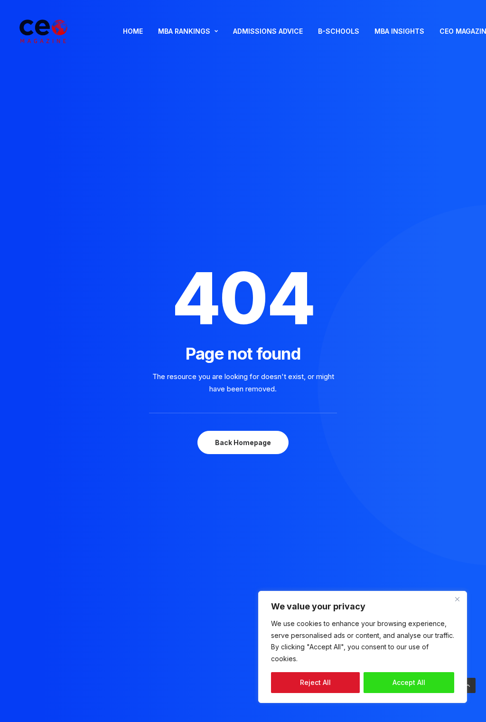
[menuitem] (133, 31)
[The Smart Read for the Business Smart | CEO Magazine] (43, 31)
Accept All (409, 682)
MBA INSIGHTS (399, 31)
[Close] (457, 599)
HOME (133, 31)
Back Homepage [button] (243, 442)
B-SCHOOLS (338, 31)
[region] (362, 647)
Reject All (315, 682)
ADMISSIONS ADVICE (268, 31)
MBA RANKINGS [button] (184, 31)
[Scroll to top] (468, 684)
